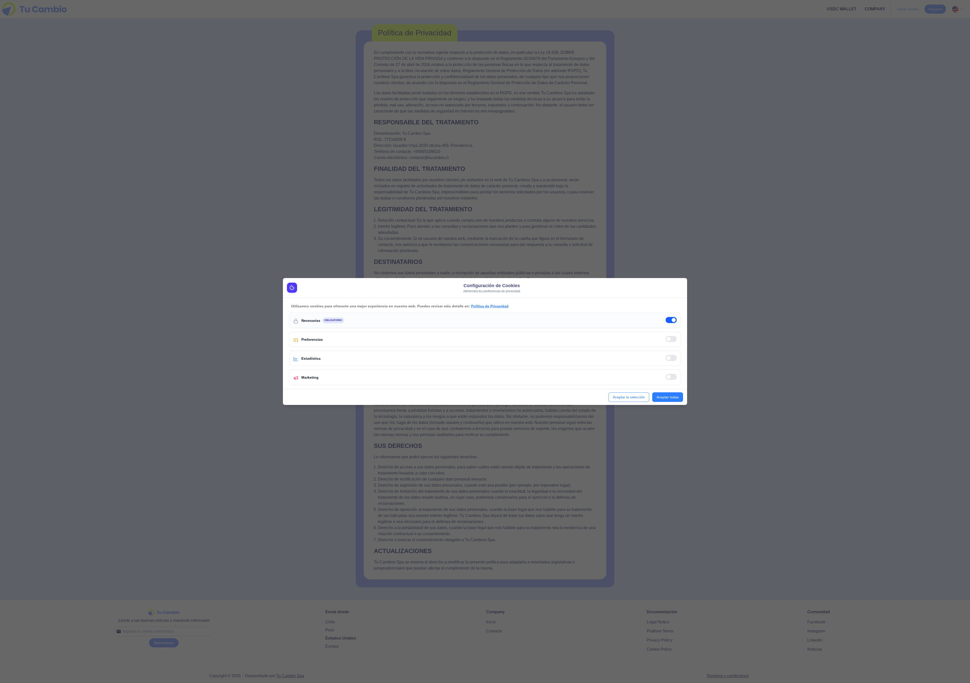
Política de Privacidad (489, 306)
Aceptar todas (668, 397)
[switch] (671, 320)
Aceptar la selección (629, 397)
